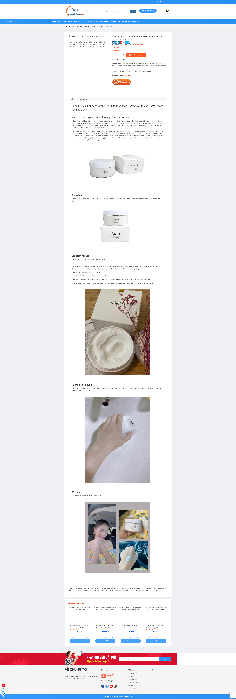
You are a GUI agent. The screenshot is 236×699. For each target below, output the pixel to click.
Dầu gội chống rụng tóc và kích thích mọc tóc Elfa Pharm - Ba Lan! (130, 628)
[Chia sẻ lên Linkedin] (119, 42)
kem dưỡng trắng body (137, 590)
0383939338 (111, 675)
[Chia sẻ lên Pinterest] (121, 42)
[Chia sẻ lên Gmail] (124, 42)
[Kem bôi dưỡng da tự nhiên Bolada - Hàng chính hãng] (80, 615)
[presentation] (69, 42)
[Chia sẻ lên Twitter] (116, 42)
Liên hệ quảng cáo (148, 11)
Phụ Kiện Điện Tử (133, 677)
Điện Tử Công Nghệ (133, 674)
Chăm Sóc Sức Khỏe (134, 682)
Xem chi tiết (80, 641)
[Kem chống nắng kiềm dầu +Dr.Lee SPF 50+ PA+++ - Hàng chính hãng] (105, 615)
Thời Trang (131, 688)
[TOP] (233, 688)
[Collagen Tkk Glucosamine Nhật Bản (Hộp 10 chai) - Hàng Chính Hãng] (156, 615)
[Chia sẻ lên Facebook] (113, 42)
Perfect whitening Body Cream (154, 590)
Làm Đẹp (130, 685)
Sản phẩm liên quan (76, 603)
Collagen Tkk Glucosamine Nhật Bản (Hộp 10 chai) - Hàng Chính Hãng (154, 628)
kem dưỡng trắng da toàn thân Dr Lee (101, 590)
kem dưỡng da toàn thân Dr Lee (121, 590)
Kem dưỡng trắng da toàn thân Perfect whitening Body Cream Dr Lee (93, 588)
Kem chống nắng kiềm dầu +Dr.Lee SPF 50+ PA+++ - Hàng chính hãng (104, 628)
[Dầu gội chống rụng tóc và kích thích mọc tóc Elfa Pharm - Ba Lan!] (130, 615)
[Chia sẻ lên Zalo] (129, 42)
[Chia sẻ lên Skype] (126, 42)
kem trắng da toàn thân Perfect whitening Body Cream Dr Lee (131, 588)
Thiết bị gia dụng (133, 679)
